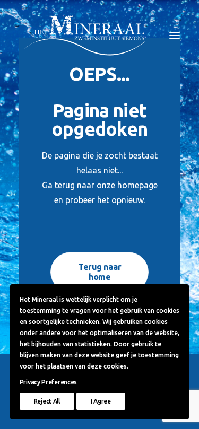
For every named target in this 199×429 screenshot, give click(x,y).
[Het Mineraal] (86, 35)
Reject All (47, 401)
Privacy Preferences (48, 382)
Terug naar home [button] (100, 271)
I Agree (101, 401)
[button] (174, 35)
